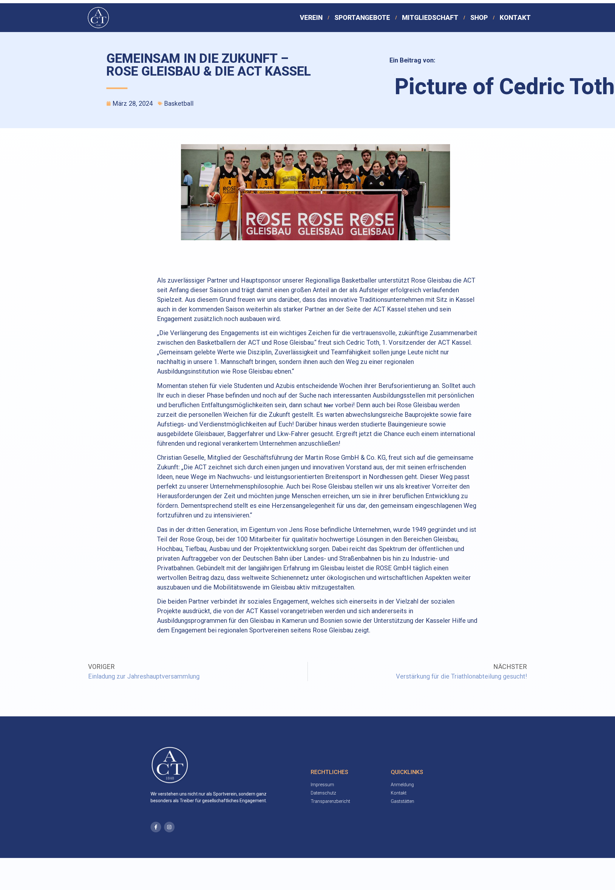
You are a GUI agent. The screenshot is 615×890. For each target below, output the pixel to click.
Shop (479, 17)
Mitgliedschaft (430, 17)
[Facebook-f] (156, 827)
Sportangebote (362, 17)
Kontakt (515, 17)
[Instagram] (169, 827)
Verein (311, 17)
